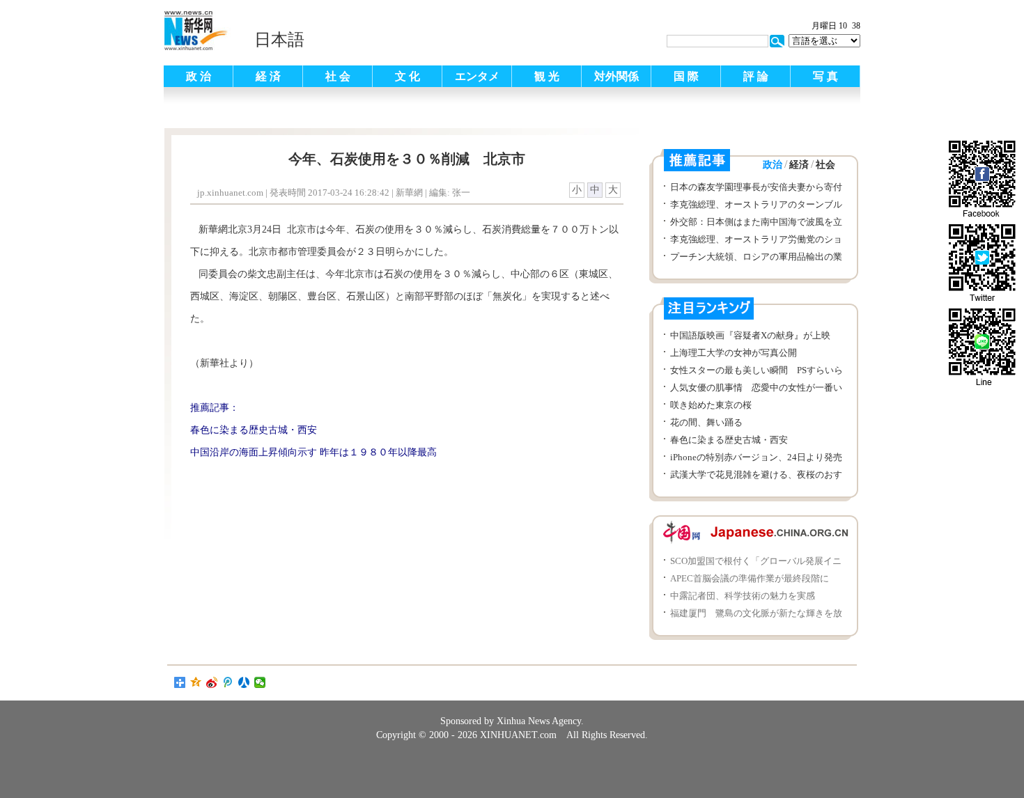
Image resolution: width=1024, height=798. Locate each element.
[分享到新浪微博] (212, 682)
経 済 (268, 76)
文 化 (407, 76)
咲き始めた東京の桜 (711, 405)
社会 (825, 164)
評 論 (755, 76)
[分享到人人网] (244, 682)
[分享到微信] (260, 682)
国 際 (686, 76)
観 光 (546, 76)
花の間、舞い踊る (706, 422)
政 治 (198, 76)
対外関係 (616, 76)
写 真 (825, 76)
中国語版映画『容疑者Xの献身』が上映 (754, 335)
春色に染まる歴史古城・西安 (729, 440)
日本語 (279, 40)
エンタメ (477, 76)
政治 (772, 164)
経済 (799, 164)
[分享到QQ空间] (196, 682)
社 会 (337, 76)
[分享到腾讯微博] (228, 682)
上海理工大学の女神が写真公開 (738, 352)
